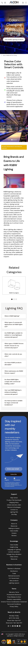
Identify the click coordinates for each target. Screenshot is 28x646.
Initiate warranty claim (14, 505)
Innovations (17, 480)
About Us (14, 524)
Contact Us (14, 510)
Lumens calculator (14, 552)
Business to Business (14, 568)
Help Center (14, 498)
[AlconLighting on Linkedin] (19, 626)
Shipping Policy (14, 502)
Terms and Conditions (14, 604)
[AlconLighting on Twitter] (10, 626)
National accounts (14, 576)
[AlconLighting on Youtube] (17, 626)
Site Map (14, 514)
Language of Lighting (14, 549)
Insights (7, 480)
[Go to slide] (11, 299)
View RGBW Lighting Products (14, 39)
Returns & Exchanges (14, 507)
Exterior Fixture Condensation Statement (14, 602)
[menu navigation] (26, 2)
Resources (14, 526)
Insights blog (14, 547)
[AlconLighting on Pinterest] (13, 626)
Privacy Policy (14, 606)
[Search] (2, 2)
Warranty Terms (14, 592)
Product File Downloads (14, 500)
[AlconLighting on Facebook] (15, 626)
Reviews (14, 535)
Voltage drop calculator (14, 554)
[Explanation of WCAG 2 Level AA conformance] (22, 641)
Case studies (14, 531)
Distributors (14, 571)
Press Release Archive (14, 597)
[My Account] (5, 2)
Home (4, 55)
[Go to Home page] (14, 2)
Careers (14, 533)
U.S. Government (14, 578)
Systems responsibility (14, 599)
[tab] (8, 139)
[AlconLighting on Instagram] (8, 626)
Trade (14, 573)
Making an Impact (14, 528)
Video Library (14, 557)
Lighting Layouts (14, 583)
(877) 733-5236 (14, 618)
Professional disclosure (14, 594)
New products (14, 581)
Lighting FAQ (14, 512)
